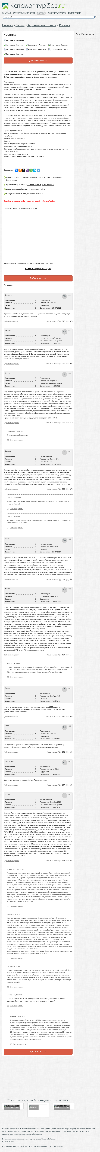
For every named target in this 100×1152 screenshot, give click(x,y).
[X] (23, 170)
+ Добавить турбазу (56, 13)
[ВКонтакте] (16, 170)
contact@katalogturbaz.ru (45, 1139)
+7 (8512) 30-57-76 (34, 185)
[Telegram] (38, 170)
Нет (67, 321)
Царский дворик (62, 1107)
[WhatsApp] (31, 170)
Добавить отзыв (38, 60)
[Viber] (27, 170)
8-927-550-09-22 (48, 185)
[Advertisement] (38, 1077)
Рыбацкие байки (12, 1107)
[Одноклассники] (20, 170)
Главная (6, 13)
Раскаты (33, 1107)
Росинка (64, 25)
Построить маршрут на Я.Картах (38, 269)
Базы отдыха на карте (24, 13)
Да (60, 321)
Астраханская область (41, 25)
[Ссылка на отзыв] (69, 295)
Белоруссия (74, 13)
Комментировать (12, 321)
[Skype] (34, 170)
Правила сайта (8, 1141)
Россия (41, 13)
